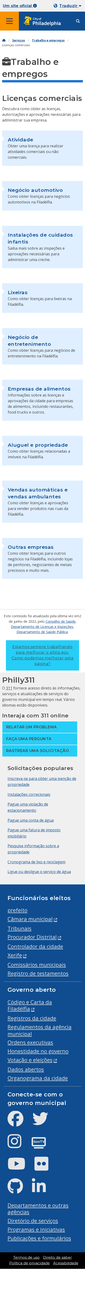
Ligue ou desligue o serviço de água (39, 871)
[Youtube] (20, 1167)
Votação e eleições (30, 1059)
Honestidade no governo (38, 1051)
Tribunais (19, 928)
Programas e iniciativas (36, 1229)
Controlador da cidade (35, 946)
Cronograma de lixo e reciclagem (36, 862)
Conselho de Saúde (61, 621)
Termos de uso (26, 1257)
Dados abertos (26, 1069)
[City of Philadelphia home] (44, 21)
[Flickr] (45, 1167)
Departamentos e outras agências (38, 1209)
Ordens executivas (30, 1042)
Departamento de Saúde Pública (42, 631)
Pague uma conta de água (31, 820)
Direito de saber (57, 1257)
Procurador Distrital (32, 937)
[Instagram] (18, 1145)
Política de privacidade (29, 1263)
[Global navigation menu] (9, 21)
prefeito (17, 910)
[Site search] (78, 21)
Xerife (15, 955)
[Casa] (3, 40)
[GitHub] (19, 1190)
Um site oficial (18, 6)
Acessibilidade (65, 1263)
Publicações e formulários (39, 1238)
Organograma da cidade (38, 1078)
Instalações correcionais (29, 794)
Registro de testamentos (38, 973)
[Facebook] (19, 1122)
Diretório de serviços (33, 1220)
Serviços (18, 40)
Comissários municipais (37, 964)
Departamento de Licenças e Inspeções (42, 626)
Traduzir (69, 6)
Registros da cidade (32, 1018)
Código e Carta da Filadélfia (30, 1005)
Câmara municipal (30, 919)
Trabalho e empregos (48, 40)
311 (9, 688)
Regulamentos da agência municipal (40, 1030)
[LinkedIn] (42, 1190)
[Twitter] (44, 1122)
